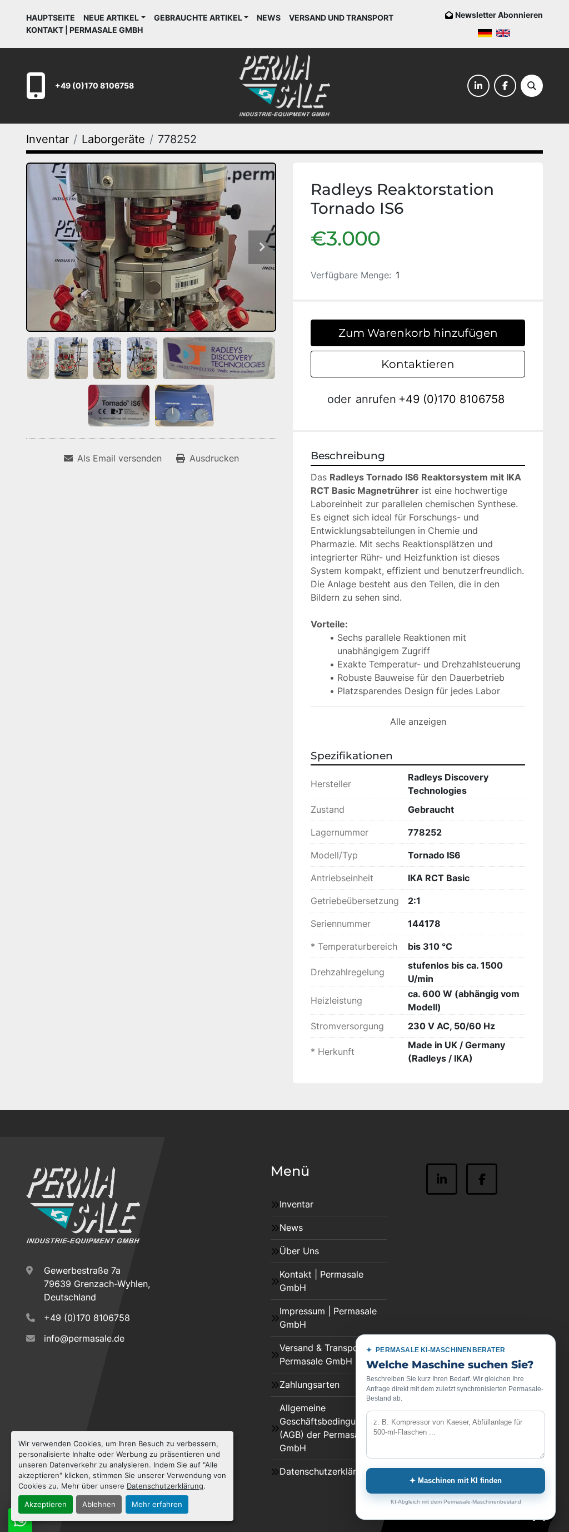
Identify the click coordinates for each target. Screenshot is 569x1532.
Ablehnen (99, 1504)
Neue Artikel (111, 17)
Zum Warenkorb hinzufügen (418, 333)
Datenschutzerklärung (165, 1486)
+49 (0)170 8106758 (94, 85)
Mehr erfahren (157, 1504)
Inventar (296, 1204)
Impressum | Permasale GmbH (328, 1317)
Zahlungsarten (309, 1384)
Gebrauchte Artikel (198, 17)
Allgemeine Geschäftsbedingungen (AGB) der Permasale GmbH (327, 1428)
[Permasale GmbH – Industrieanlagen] (83, 1205)
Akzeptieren (45, 1504)
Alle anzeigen (418, 721)
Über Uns (299, 1250)
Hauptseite (50, 17)
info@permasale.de (84, 1338)
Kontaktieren (418, 364)
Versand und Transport (341, 17)
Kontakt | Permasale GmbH (84, 30)
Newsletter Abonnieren (499, 14)
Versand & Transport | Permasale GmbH (325, 1354)
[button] (114, 17)
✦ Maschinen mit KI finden (456, 1480)
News (269, 17)
